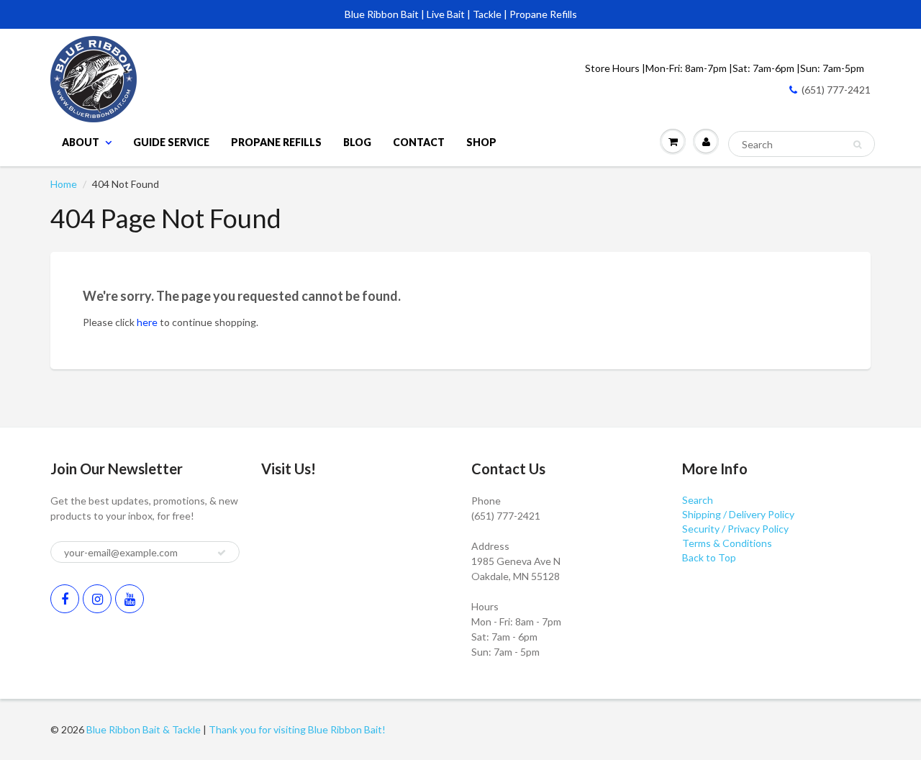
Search (697, 500)
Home (63, 184)
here (147, 322)
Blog (357, 142)
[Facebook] (64, 598)
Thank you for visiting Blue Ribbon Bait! (297, 729)
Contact (419, 142)
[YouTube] (129, 598)
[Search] (857, 144)
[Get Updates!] (222, 552)
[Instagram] (97, 598)
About (80, 142)
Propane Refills (276, 142)
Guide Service (171, 142)
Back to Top (709, 557)
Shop (481, 142)
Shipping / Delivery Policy (738, 514)
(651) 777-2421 (836, 89)
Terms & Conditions (727, 543)
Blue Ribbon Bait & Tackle (143, 729)
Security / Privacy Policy (735, 528)
